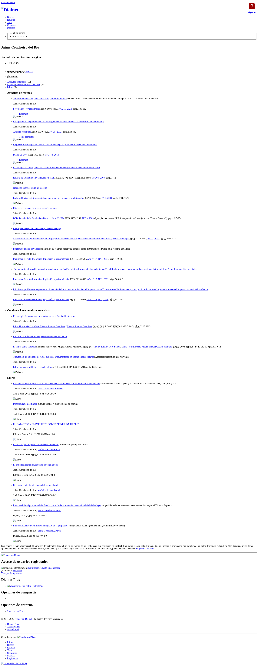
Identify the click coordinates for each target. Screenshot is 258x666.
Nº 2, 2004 (107, 198)
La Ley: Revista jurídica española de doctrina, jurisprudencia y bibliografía (48, 198)
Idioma (13, 36)
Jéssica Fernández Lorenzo (50, 388)
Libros (10, 87)
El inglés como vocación (24, 346)
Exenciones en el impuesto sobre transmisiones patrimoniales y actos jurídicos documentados (56, 383)
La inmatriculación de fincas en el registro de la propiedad (40, 525)
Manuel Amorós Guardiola (79, 326)
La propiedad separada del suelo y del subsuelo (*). (37, 228)
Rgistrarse (12, 658)
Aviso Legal (13, 629)
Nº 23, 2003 (88, 218)
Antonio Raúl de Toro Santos (106, 346)
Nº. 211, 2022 (65, 108)
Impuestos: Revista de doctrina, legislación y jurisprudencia (41, 259)
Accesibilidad (13, 626)
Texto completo (26, 137)
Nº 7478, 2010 (52, 154)
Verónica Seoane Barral (49, 449)
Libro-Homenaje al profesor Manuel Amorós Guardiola (39, 326)
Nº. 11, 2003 (153, 238)
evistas (11, 20)
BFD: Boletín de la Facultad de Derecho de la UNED (38, 218)
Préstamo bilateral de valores (26, 248)
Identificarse (33, 568)
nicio (10, 642)
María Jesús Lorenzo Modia (135, 346)
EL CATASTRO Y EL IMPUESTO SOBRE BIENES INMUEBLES (46, 424)
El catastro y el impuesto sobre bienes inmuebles (36, 444)
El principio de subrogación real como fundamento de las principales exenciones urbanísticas (56, 167)
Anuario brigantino (22, 131)
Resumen (23, 114)
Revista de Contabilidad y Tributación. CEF (33, 177)
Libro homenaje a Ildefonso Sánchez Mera (33, 367)
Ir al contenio (8, 2)
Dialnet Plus (13, 624)
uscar (10, 17)
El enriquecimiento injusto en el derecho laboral (35, 464)
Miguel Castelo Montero (160, 346)
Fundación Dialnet (23, 619)
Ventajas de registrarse (11, 573)
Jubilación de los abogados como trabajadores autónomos (40, 98)
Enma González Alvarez (49, 510)
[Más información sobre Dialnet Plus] (25, 586)
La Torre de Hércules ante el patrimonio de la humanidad (40, 336)
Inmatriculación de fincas (25, 404)
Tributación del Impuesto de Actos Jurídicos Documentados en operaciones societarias (53, 357)
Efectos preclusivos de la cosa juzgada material (35, 208)
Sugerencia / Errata (145, 548)
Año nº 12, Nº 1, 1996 (97, 299)
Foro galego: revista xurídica (26, 108)
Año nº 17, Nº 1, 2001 (97, 259)
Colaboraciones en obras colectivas (23, 84)
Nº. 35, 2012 (55, 131)
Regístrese (17, 570)
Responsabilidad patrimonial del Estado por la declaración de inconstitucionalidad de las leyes (57, 505)
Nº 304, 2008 (98, 177)
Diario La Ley (19, 154)
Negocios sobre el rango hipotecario (30, 188)
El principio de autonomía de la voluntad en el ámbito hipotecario (44, 316)
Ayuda (252, 6)
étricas (11, 28)
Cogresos (12, 25)
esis (9, 22)
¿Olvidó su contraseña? (50, 568)
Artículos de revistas (16, 81)
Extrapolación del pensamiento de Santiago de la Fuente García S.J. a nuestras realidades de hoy (58, 121)
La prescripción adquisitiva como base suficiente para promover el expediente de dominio (55, 144)
